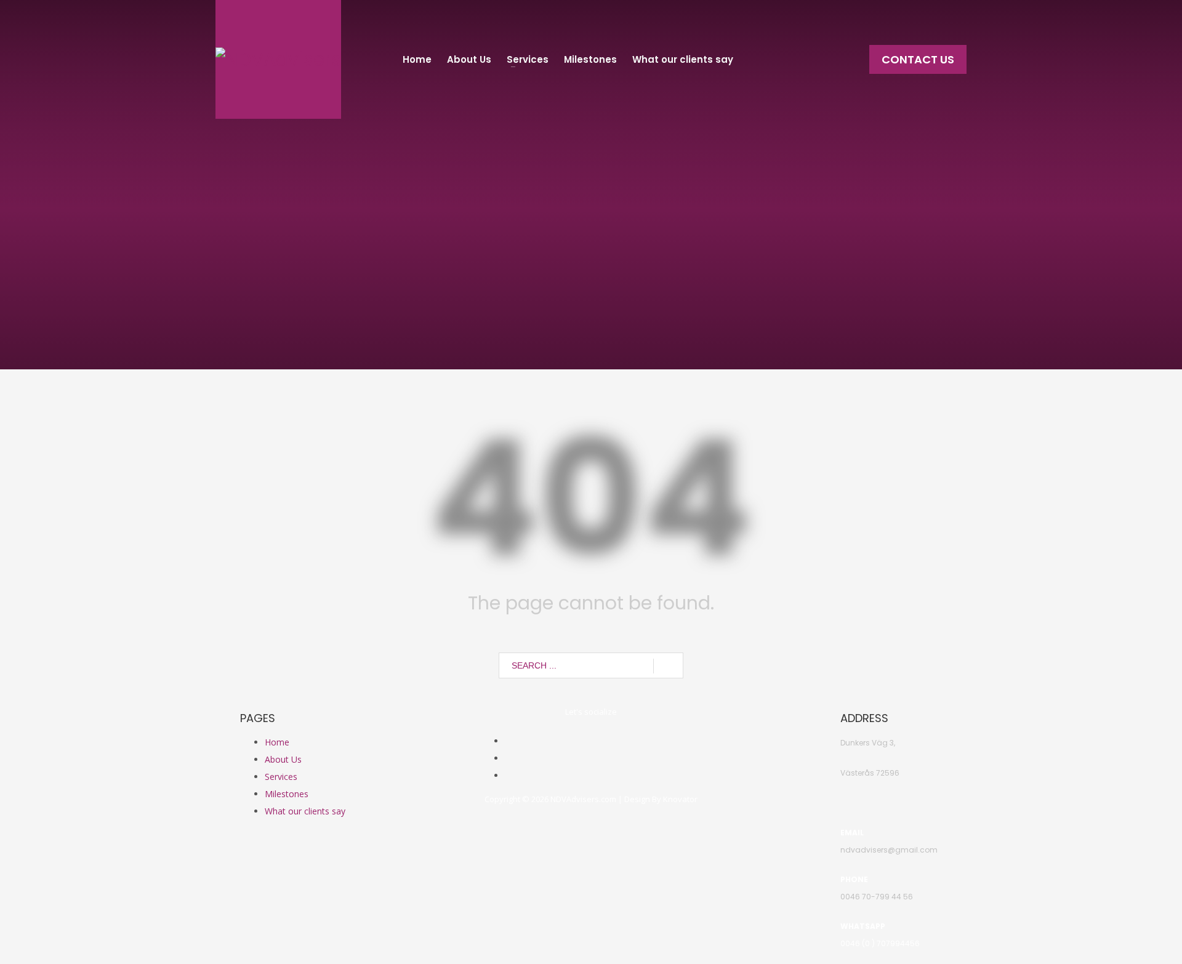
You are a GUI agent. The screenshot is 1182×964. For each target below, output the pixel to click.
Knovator (680, 799)
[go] (668, 666)
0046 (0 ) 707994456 (880, 943)
